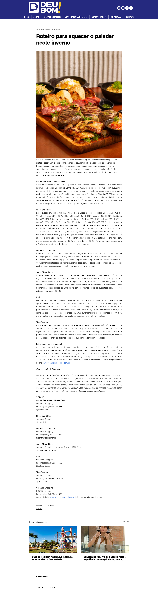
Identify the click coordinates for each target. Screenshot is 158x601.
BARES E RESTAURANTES (45, 506)
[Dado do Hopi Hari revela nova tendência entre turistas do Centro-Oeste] (53, 539)
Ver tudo (126, 522)
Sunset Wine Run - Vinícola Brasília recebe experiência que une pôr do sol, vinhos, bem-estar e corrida (105, 558)
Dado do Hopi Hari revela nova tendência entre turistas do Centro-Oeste (52, 558)
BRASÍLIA (39, 509)
